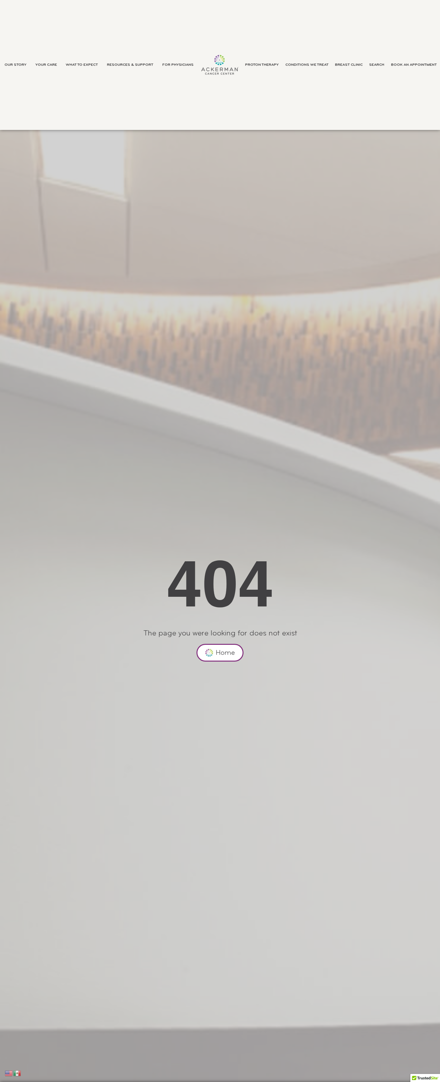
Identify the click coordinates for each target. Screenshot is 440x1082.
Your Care (46, 65)
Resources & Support (130, 65)
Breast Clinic (349, 65)
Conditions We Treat (307, 65)
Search (376, 65)
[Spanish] (17, 1073)
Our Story (15, 65)
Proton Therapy (262, 65)
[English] (9, 1073)
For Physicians (178, 65)
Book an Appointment (414, 65)
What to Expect (82, 65)
